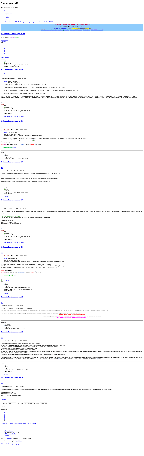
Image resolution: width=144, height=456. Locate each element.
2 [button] (4, 48)
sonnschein (12, 37)
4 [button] (4, 51)
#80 (2, 253)
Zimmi (2, 186)
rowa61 (6, 81)
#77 (2, 127)
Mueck (17, 37)
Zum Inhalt (3, 10)
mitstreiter (3, 322)
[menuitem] (6, 16)
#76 (2, 75)
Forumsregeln (4, 40)
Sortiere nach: (20, 403)
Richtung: (37, 403)
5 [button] (4, 53)
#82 (2, 338)
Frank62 (3, 104)
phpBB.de (19, 441)
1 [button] (4, 47)
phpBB (9, 438)
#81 (2, 303)
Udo (2, 281)
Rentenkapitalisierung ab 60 (13, 33)
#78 (2, 168)
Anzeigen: (5, 403)
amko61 (3, 59)
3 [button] (4, 50)
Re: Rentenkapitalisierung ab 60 (12, 70)
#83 (2, 383)
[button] (4, 45)
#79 (2, 206)
